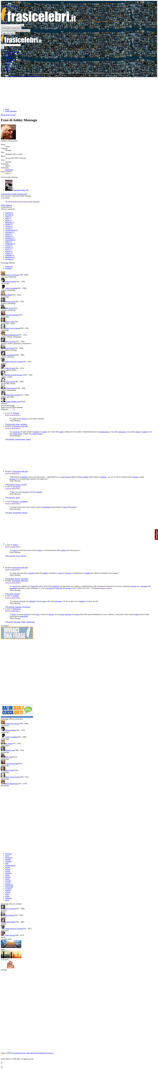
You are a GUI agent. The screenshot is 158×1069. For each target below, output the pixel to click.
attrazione (17, 622)
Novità (38, 1053)
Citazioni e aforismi (12, 52)
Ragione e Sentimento (20, 501)
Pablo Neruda (10, 368)
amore (14, 614)
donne (23, 622)
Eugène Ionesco (10, 388)
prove (18, 556)
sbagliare (135, 477)
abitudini (88, 573)
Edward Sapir (10, 301)
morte (17, 424)
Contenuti (8, 268)
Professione (9, 266)
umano (19, 434)
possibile (39, 492)
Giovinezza (16, 486)
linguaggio (122, 432)
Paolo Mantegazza (11, 335)
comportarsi (46, 507)
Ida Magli (8, 295)
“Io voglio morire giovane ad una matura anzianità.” (22, 201)
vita (40, 586)
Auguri (8, 64)
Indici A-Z (9, 68)
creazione (12, 556)
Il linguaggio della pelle (20, 426)
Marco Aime (9, 321)
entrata (137, 432)
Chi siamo (14, 1053)
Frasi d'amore (10, 54)
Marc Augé (9, 308)
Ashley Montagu (6, 205)
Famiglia (16, 596)
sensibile (85, 477)
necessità (31, 573)
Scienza (15, 545)
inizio (33, 586)
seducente (68, 614)
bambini (11, 439)
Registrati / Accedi (7, 6)
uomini (26, 614)
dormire (51, 614)
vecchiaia (23, 424)
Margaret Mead (10, 281)
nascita (14, 586)
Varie (8, 66)
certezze (63, 550)
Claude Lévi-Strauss (12, 275)
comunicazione (104, 432)
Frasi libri (9, 58)
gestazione (55, 586)
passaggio (144, 586)
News (20, 1053)
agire (10, 513)
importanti (58, 588)
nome (65, 507)
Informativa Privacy (47, 1053)
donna (62, 614)
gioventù (12, 424)
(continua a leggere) (105, 588)
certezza (39, 550)
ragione (73, 507)
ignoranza (24, 579)
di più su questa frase (13, 415)
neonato (133, 586)
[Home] (76, 23)
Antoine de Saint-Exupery (14, 375)
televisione (58, 601)
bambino (36, 432)
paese (44, 601)
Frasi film (9, 56)
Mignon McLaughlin (12, 395)
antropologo (9, 170)
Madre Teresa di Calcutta (13, 361)
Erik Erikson (9, 348)
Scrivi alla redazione (29, 1053)
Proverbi (9, 62)
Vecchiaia (16, 413)
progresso (68, 573)
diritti (136, 614)
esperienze (16, 432)
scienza (14, 550)
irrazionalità (17, 513)
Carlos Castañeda (11, 288)
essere (15, 434)
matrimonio (24, 616)
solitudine (32, 601)
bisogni (17, 579)
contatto (44, 432)
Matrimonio (17, 609)
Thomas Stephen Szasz (13, 401)
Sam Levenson (10, 341)
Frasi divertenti (11, 60)
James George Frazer (12, 328)
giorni (37, 614)
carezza (17, 484)
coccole (23, 484)
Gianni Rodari (10, 355)
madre (61, 432)
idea (13, 492)
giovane (24, 419)
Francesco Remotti (11, 315)
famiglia (82, 601)
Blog (7, 70)
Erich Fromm (9, 381)
